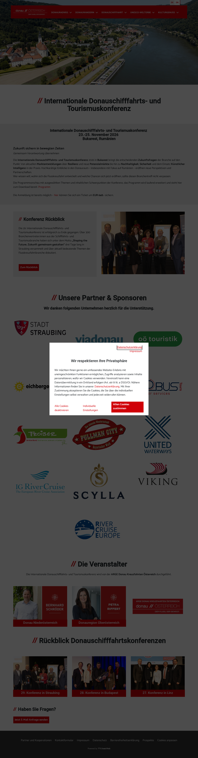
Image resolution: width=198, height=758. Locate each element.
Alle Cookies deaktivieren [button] (62, 408)
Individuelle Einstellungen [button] (90, 408)
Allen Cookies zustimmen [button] (121, 406)
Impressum (136, 351)
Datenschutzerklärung (129, 347)
